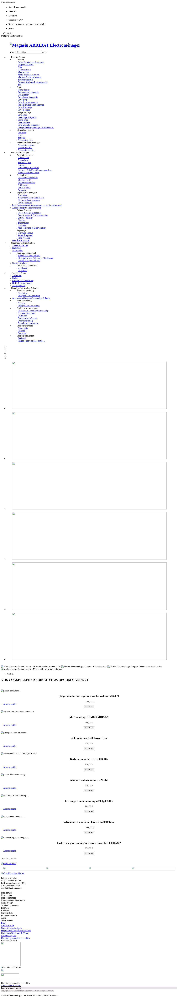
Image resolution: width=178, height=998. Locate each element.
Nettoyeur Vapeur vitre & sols (31, 198)
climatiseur (22, 270)
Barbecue (22, 333)
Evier (20, 135)
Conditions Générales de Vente (14, 933)
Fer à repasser (24, 238)
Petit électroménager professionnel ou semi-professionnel (37, 205)
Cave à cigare (24, 110)
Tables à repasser (25, 235)
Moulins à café (24, 180)
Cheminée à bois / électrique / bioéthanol (35, 258)
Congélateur (23, 95)
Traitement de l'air (20, 245)
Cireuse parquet (25, 203)
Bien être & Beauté (20, 240)
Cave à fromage (25, 107)
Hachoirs (22, 225)
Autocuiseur (23, 160)
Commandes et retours (11, 985)
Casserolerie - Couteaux (28, 167)
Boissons (22, 190)
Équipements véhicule (27, 318)
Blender (21, 220)
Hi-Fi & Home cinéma (22, 283)
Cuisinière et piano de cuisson (31, 62)
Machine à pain (24, 162)
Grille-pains (23, 185)
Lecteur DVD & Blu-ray (23, 280)
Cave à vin (22, 100)
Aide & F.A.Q (7, 925)
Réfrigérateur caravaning (28, 305)
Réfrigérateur (23, 90)
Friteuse (21, 165)
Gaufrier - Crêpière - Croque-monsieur (35, 170)
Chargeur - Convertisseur (29, 295)
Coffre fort (22, 315)
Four (20, 67)
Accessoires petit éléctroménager (26, 208)
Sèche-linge (23, 120)
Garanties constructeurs (11, 928)
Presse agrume (24, 187)
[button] (2, 664)
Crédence (22, 132)
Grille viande (23, 157)
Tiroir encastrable (25, 80)
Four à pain (23, 328)
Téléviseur (16, 275)
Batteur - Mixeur (25, 218)
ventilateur (22, 268)
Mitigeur (21, 137)
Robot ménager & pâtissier (29, 213)
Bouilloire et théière (26, 182)
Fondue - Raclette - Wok (28, 172)
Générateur (23, 293)
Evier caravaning (25, 321)
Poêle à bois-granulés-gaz (29, 255)
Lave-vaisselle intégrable (28, 125)
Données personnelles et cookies (15, 938)
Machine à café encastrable (29, 77)
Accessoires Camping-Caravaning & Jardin (31, 298)
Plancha (21, 331)
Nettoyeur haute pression (29, 200)
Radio (15, 278)
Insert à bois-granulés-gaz (29, 260)
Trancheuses (23, 223)
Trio (19, 85)
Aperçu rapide (8, 704)
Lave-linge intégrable (27, 117)
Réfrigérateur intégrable (28, 92)
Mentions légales (8, 935)
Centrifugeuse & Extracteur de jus (33, 215)
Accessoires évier (25, 140)
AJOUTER (89, 707)
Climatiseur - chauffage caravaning (33, 310)
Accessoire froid (25, 147)
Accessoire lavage (26, 150)
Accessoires (17, 250)
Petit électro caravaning (28, 323)
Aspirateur (22, 195)
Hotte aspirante (24, 69)
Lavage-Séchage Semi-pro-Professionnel (36, 127)
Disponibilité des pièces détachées (16, 930)
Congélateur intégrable (28, 97)
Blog (3, 923)
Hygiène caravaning (26, 313)
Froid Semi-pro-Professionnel (31, 105)
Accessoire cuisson (26, 145)
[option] (92, 386)
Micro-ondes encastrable (28, 74)
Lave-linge (22, 115)
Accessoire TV (18, 285)
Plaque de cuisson (26, 64)
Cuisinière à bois (19, 263)
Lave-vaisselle (24, 122)
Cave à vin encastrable (28, 102)
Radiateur (16, 248)
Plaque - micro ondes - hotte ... (31, 341)
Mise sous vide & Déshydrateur (31, 228)
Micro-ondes (23, 72)
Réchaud (22, 338)
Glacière (21, 303)
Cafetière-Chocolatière (28, 177)
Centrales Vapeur (25, 233)
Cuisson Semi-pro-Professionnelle (33, 82)
